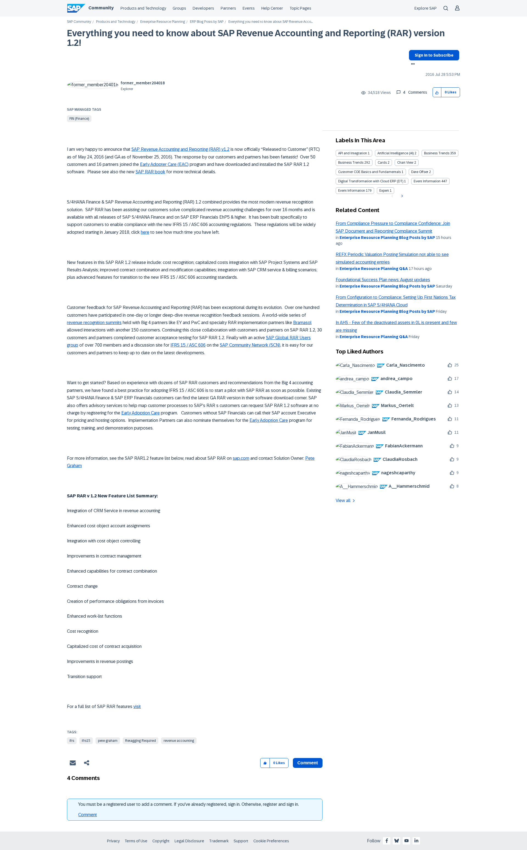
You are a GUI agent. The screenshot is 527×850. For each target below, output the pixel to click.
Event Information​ (351, 191)
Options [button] (412, 64)
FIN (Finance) (79, 119)
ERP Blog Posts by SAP (206, 22)
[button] (437, 92)
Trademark (219, 841)
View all (343, 500)
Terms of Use (136, 841)
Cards (382, 163)
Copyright (161, 841)
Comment (87, 814)
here (145, 232)
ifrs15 (86, 741)
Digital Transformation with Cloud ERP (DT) (370, 181)
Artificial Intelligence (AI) (395, 153)
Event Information (427, 181)
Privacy (113, 841)
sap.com (241, 458)
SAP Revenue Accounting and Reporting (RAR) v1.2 (180, 149)
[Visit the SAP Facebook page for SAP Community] (387, 840)
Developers (203, 8)
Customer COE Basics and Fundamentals (369, 172)
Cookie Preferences (271, 841)
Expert (384, 191)
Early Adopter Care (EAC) (164, 164)
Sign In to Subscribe (434, 55)
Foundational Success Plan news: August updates (383, 279)
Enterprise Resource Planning (162, 22)
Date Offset (419, 172)
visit (137, 706)
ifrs (71, 741)
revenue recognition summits (94, 322)
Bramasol (302, 322)
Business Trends (436, 153)
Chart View (405, 163)
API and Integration (352, 153)
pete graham (107, 741)
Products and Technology (143, 8)
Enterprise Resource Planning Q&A (374, 268)
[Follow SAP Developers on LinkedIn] (416, 840)
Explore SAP (425, 8)
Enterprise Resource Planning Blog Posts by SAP (387, 237)
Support (241, 841)
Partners (228, 8)
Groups (179, 8)
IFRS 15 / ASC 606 (188, 345)
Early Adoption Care (140, 413)
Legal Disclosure (189, 841)
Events (249, 8)
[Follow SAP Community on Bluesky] (396, 840)
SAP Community (79, 22)
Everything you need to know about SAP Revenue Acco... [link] (270, 22)
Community (101, 7)
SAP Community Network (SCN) (250, 345)
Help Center (272, 8)
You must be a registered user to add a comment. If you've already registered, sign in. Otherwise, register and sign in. (188, 804)
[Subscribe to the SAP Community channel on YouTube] (406, 840)
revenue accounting (179, 741)
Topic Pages (300, 8)
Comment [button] (307, 762)
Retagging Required (140, 741)
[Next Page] (401, 196)
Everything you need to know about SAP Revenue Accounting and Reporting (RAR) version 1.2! (256, 38)
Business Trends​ (350, 163)
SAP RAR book (150, 171)
